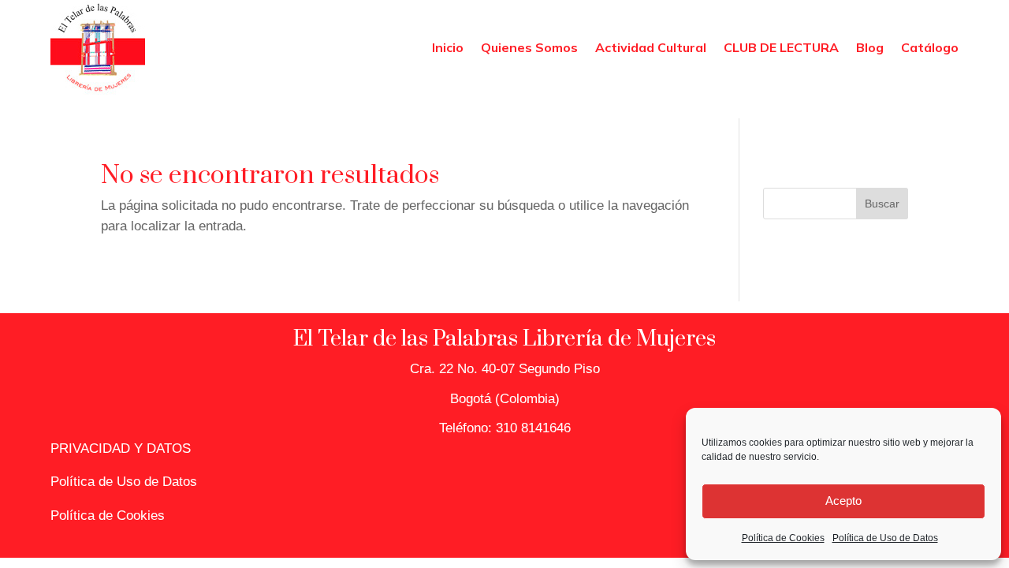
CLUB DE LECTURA (781, 47)
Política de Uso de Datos (885, 538)
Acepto (843, 500)
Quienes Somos (529, 47)
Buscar (882, 203)
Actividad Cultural (650, 47)
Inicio (448, 47)
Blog (870, 47)
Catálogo (930, 47)
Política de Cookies (783, 538)
